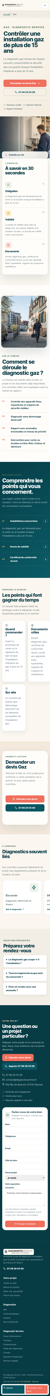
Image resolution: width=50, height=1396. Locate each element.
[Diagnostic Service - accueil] (21, 5)
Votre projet (11, 1172)
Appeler (9, 1388)
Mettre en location (11, 1287)
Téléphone (10, 1136)
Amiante (6, 1318)
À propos (7, 1340)
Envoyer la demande (26, 1224)
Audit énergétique (11, 1314)
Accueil (6, 14)
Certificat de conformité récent (24, 559)
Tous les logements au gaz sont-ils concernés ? (25, 975)
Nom (7, 1124)
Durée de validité (24, 546)
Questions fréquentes (12, 1357)
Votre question (12, 1186)
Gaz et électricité (10, 1322)
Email (7, 1148)
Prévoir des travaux (11, 1295)
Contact (6, 1353)
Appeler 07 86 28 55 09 (22, 1066)
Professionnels (9, 1344)
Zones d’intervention (12, 1336)
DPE (5, 1310)
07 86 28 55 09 (26, 92)
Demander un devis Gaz (23, 83)
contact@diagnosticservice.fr (21, 1079)
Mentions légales (10, 1361)
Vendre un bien (10, 1283)
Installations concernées (24, 521)
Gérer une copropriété (13, 1291)
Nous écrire (26, 816)
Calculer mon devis (27, 799)
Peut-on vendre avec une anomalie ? (21, 988)
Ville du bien (11, 1160)
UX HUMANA (25, 1381)
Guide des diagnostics (13, 1348)
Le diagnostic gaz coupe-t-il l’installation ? (22, 961)
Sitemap (35, 1381)
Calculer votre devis (20, 1057)
